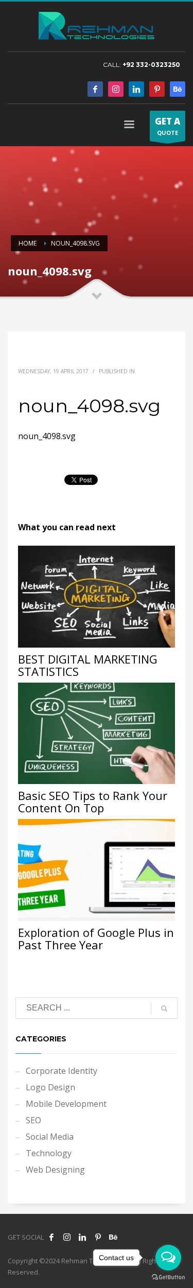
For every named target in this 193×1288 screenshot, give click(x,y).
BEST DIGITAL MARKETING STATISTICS (87, 665)
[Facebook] (95, 89)
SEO (33, 1120)
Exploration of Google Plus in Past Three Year (96, 938)
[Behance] (177, 89)
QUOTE (167, 125)
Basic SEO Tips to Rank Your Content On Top (92, 801)
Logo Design (50, 1087)
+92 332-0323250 (151, 64)
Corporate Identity (61, 1070)
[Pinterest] (157, 89)
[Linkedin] (136, 89)
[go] (164, 1008)
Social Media (50, 1136)
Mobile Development (66, 1103)
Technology (49, 1153)
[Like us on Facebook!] (51, 1237)
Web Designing (55, 1169)
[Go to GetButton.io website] (168, 1277)
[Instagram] (116, 89)
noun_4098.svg (47, 436)
